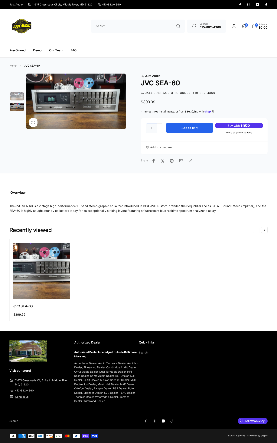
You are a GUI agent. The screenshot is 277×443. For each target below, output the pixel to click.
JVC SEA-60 (23, 306)
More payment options (239, 132)
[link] (109, 4)
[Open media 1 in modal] (76, 101)
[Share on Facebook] (153, 161)
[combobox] (138, 26)
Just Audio (151, 76)
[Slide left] (256, 230)
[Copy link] (191, 161)
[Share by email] (181, 160)
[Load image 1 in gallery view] (17, 96)
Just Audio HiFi (242, 436)
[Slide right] (264, 230)
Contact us (21, 396)
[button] (260, 26)
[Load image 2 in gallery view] (17, 107)
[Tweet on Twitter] (163, 161)
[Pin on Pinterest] (172, 161)
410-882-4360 (24, 390)
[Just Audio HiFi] (28, 360)
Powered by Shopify (258, 436)
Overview (18, 193)
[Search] (178, 26)
